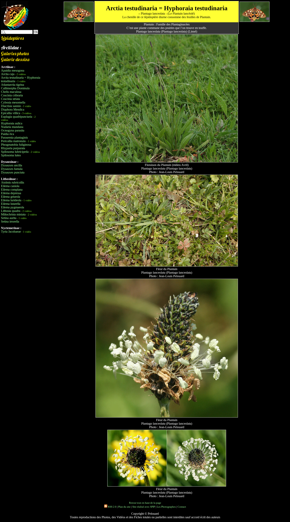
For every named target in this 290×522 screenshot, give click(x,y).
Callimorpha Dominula (15, 88)
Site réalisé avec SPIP (143, 506)
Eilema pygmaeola (12, 207)
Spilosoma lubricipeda (15, 151)
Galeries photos (15, 53)
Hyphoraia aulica (11, 123)
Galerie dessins (15, 59)
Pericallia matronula (13, 141)
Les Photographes (166, 506)
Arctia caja (7, 74)
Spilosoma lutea (11, 155)
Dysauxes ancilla (11, 165)
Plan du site (124, 506)
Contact (182, 506)
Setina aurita (8, 218)
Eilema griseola (10, 196)
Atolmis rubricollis (12, 182)
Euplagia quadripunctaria (16, 116)
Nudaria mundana (12, 127)
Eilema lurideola (11, 200)
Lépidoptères (12, 38)
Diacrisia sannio (11, 106)
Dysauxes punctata (12, 172)
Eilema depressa (11, 193)
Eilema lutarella (10, 203)
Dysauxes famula (11, 169)
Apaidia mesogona (12, 70)
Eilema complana (11, 189)
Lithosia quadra (10, 211)
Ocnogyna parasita (12, 130)
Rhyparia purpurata (13, 148)
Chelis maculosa (11, 91)
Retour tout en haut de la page (145, 502)
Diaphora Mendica (12, 109)
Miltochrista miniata (13, 214)
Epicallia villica (10, 113)
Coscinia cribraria (12, 95)
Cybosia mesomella (13, 102)
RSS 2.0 (111, 506)
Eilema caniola (10, 186)
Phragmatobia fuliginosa (16, 144)
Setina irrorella (10, 221)
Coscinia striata (10, 99)
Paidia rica (7, 134)
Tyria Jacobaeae (11, 231)
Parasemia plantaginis (14, 137)
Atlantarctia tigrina (12, 84)
